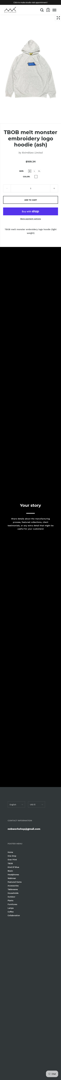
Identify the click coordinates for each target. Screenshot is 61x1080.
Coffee (11, 912)
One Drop (12, 856)
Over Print (12, 860)
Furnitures (12, 904)
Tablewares (13, 889)
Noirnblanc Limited (32, 152)
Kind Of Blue (13, 867)
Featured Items (15, 882)
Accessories (13, 886)
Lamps (11, 908)
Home (10, 852)
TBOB (10, 863)
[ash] (35, 176)
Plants (10, 900)
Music (10, 871)
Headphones (13, 875)
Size (21, 171)
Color (26, 177)
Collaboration (14, 915)
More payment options (30, 219)
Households (13, 893)
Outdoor (11, 897)
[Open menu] (54, 10)
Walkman (12, 878)
